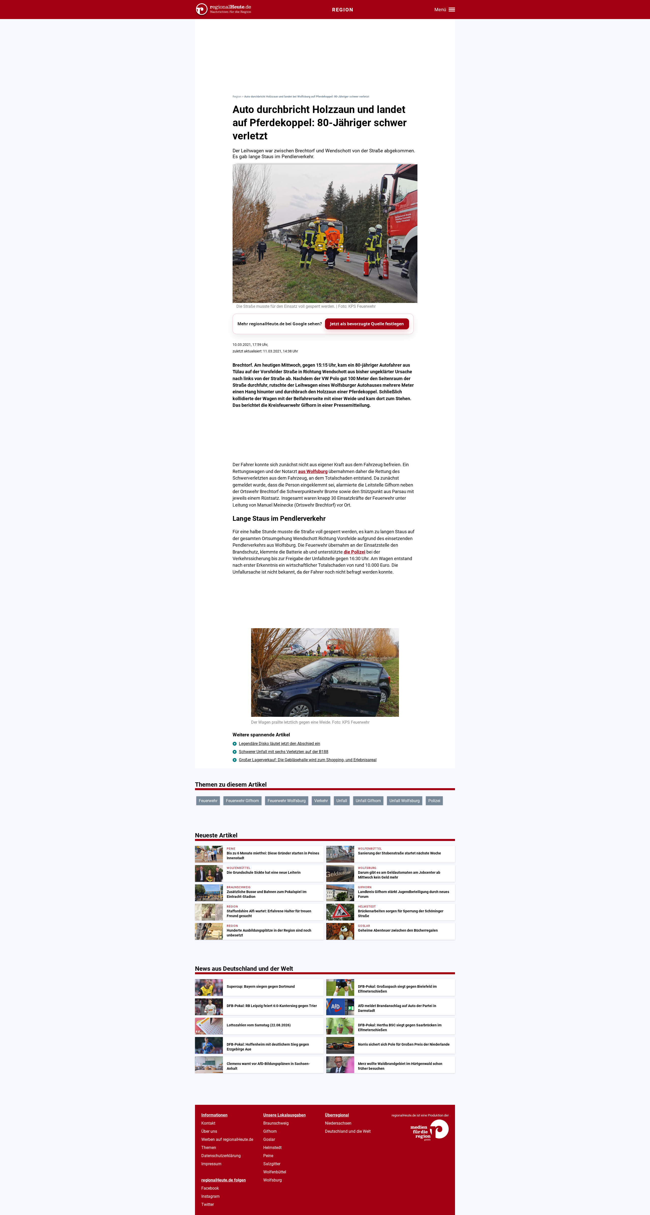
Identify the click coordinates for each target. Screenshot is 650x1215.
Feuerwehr (208, 800)
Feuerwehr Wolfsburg (287, 800)
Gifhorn (270, 1131)
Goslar (269, 1139)
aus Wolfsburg (313, 471)
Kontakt (208, 1123)
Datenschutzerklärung (221, 1155)
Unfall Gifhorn (368, 800)
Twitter (207, 1204)
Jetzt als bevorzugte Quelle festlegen (367, 324)
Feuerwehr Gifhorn (242, 800)
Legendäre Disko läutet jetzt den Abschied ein (279, 743)
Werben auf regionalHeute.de (227, 1139)
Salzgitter (271, 1163)
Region (237, 96)
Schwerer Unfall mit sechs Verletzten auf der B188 (283, 751)
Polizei (434, 800)
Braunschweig (276, 1123)
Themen (208, 1147)
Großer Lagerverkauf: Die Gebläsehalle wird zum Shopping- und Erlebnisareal (308, 759)
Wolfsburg (272, 1180)
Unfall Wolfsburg (404, 800)
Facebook (210, 1188)
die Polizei (354, 552)
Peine (268, 1155)
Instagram (210, 1196)
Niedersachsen (338, 1123)
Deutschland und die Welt (348, 1131)
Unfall (341, 800)
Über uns (209, 1131)
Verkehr (321, 800)
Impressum (211, 1163)
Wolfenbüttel (274, 1172)
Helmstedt (272, 1147)
